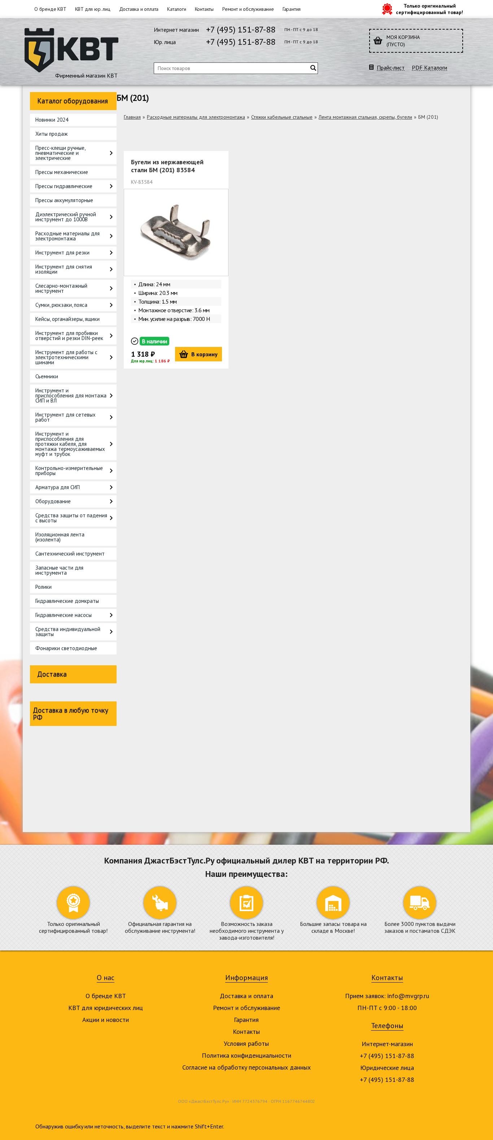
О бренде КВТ (50, 9)
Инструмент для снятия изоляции (63, 269)
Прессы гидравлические (63, 186)
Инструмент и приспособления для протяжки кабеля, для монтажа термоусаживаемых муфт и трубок (70, 443)
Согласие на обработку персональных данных (246, 1067)
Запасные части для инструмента (59, 570)
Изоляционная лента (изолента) (59, 537)
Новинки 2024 (51, 119)
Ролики (43, 586)
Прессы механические (61, 172)
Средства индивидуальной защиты (67, 632)
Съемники (46, 376)
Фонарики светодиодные (66, 648)
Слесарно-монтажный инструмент (61, 288)
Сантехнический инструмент (70, 553)
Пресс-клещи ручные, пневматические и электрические (60, 152)
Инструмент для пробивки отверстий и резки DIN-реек (69, 335)
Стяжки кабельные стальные (282, 117)
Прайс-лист (391, 68)
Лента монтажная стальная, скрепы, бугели (365, 117)
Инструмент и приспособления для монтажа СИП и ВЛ (70, 395)
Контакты (204, 9)
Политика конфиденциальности (246, 1055)
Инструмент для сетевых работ (65, 417)
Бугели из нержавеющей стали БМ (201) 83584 (167, 166)
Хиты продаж (51, 133)
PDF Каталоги (429, 68)
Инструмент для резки (62, 252)
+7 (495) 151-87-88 (240, 29)
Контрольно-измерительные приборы (69, 471)
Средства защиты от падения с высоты (71, 518)
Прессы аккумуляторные (64, 200)
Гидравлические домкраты (67, 600)
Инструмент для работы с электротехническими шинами (66, 357)
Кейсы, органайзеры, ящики (67, 319)
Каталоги (176, 9)
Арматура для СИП (57, 487)
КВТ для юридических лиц (105, 1008)
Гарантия (292, 9)
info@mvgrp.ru (408, 996)
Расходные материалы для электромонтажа (67, 236)
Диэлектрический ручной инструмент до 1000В (65, 217)
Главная (132, 117)
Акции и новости (105, 1019)
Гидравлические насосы (63, 615)
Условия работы (246, 1043)
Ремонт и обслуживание (248, 9)
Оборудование (53, 501)
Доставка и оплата (139, 9)
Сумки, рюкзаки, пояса (61, 304)
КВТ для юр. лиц (92, 9)
